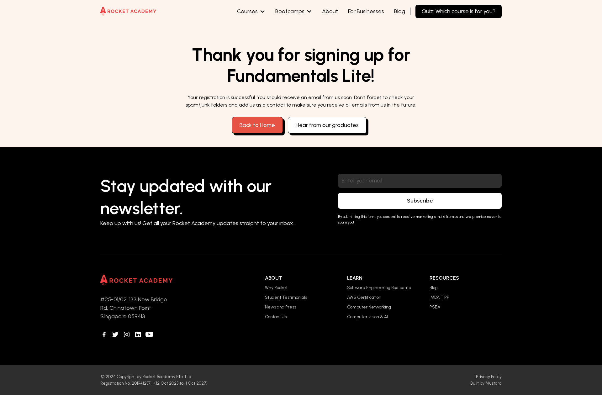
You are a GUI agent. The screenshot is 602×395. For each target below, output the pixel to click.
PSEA (435, 307)
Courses (247, 11)
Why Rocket (276, 287)
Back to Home (257, 125)
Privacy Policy (489, 376)
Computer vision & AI (367, 316)
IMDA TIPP (439, 297)
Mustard (493, 383)
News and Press (280, 307)
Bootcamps (289, 11)
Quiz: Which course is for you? (458, 11)
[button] (251, 11)
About (330, 11)
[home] (128, 11)
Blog (399, 11)
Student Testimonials (286, 297)
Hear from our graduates (327, 125)
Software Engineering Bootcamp (379, 287)
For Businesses (366, 11)
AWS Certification (364, 297)
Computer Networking (369, 307)
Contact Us (276, 316)
